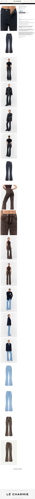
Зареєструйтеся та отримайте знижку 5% (17, 3)
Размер (19, 9)
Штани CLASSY (11, 482)
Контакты (27, 490)
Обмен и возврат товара (15, 490)
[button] (21, 9)
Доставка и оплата (9, 490)
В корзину (22, 12)
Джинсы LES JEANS (3, 482)
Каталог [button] (2, 1)
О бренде (6, 1)
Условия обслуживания (22, 490)
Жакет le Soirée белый (21, 482)
